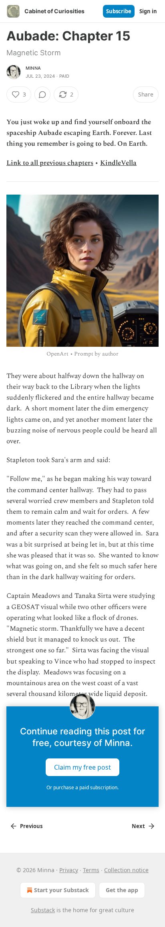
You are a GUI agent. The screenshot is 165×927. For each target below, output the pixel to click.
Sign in (148, 11)
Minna (33, 68)
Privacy (68, 870)
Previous (31, 826)
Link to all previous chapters (49, 163)
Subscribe (118, 11)
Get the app (122, 890)
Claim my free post (82, 766)
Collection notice (126, 870)
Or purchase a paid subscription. (82, 787)
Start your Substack (61, 890)
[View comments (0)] (42, 94)
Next (138, 826)
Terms (91, 870)
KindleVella (118, 163)
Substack (43, 910)
